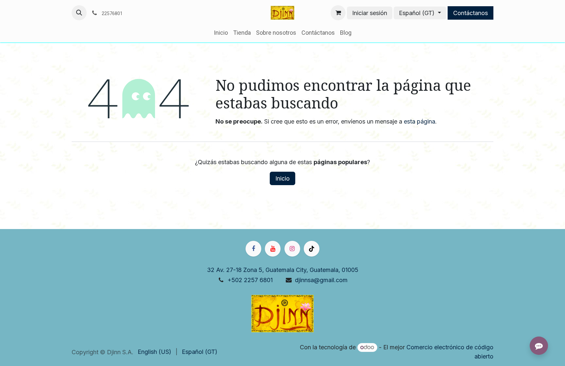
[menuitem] (221, 33)
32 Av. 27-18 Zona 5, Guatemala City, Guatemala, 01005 (282, 269)
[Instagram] (292, 249)
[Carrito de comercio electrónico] (338, 12)
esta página (419, 121)
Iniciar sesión (369, 13)
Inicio (282, 178)
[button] (79, 12)
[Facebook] (253, 249)
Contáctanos (470, 13)
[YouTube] (273, 249)
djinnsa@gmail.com (321, 280)
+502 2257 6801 (250, 280)
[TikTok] (311, 249)
